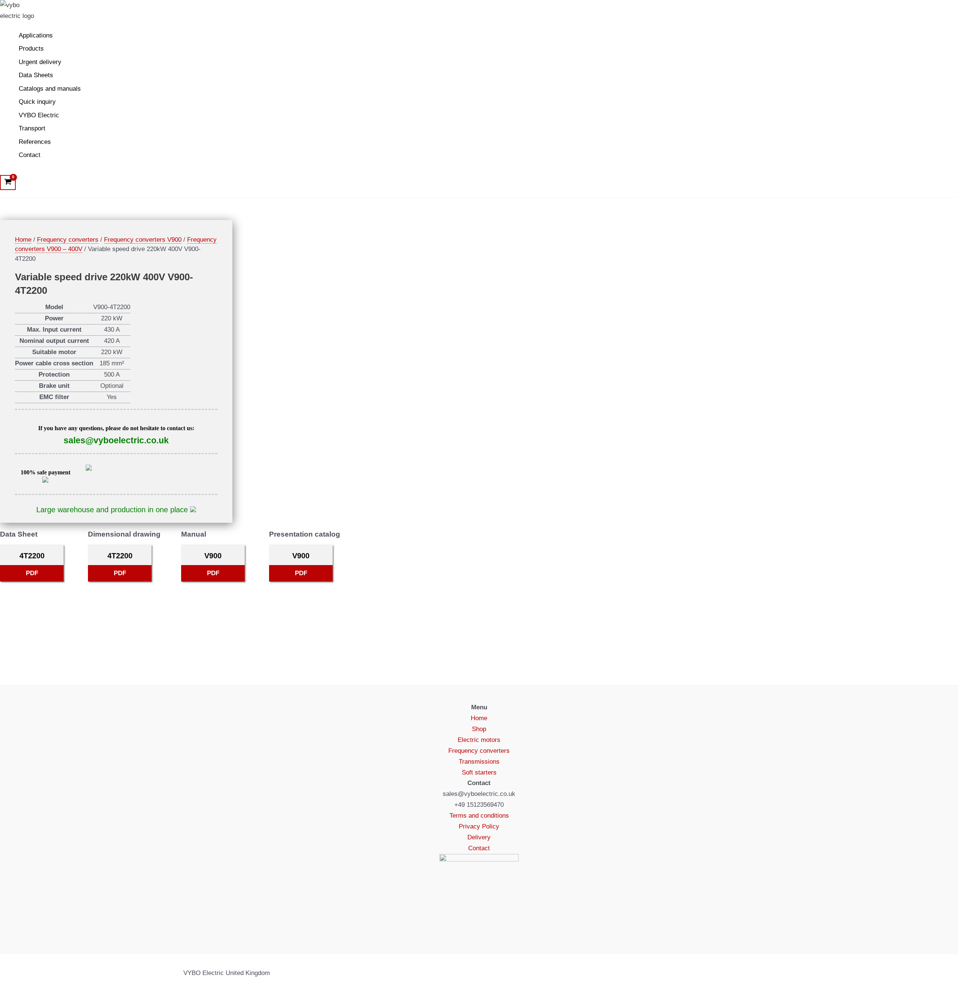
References (35, 141)
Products (31, 48)
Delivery (479, 837)
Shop (479, 729)
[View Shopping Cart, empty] (8, 182)
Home (23, 239)
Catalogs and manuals (50, 88)
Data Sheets (36, 75)
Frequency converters (67, 239)
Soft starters (479, 772)
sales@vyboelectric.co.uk (116, 440)
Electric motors (479, 739)
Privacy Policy (479, 826)
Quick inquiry (37, 101)
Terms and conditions (479, 815)
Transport (32, 128)
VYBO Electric (39, 115)
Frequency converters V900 (142, 239)
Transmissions (479, 761)
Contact (29, 155)
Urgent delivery (40, 62)
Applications (36, 35)
